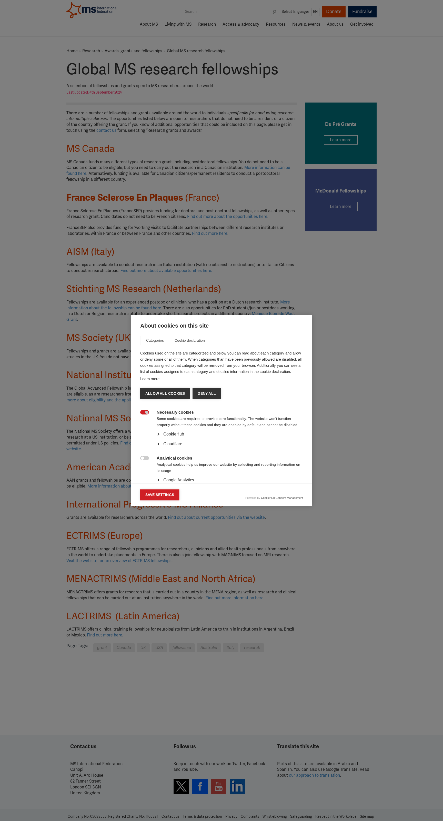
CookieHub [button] (173, 434)
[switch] (142, 412)
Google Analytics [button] (178, 480)
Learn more (149, 379)
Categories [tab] (155, 340)
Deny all (207, 394)
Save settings (159, 495)
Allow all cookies (165, 394)
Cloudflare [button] (172, 444)
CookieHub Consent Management (282, 497)
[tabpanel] (221, 448)
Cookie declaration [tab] (190, 340)
